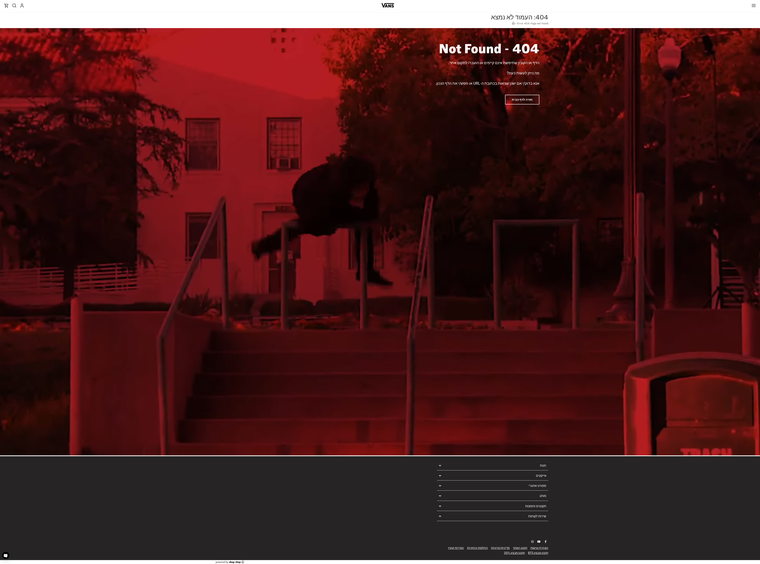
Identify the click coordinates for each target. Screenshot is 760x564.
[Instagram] (532, 541)
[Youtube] (539, 541)
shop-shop (235, 561)
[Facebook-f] (545, 541)
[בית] (513, 23)
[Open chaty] (5, 555)
